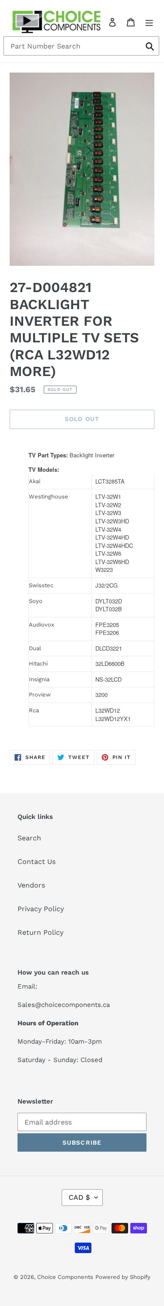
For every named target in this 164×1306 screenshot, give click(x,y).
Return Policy (40, 932)
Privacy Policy (40, 909)
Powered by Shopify (122, 1277)
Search (29, 838)
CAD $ (79, 1197)
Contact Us (36, 861)
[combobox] (81, 46)
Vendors (31, 885)
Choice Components (65, 1277)
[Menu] (149, 21)
